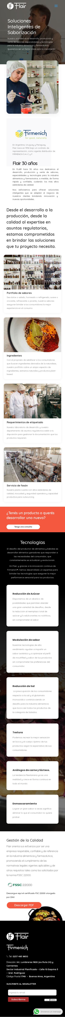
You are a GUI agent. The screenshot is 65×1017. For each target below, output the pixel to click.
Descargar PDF (24, 905)
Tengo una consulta (23, 527)
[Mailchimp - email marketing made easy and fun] (50, 1000)
